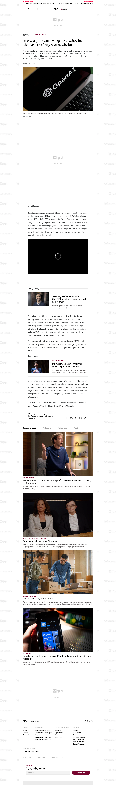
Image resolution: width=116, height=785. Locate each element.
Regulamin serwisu (42, 735)
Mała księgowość (79, 737)
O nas (25, 730)
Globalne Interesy (40, 35)
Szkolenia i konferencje (31, 751)
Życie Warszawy (79, 744)
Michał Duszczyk (34, 206)
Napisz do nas (28, 735)
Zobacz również (29, 428)
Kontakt (25, 733)
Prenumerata (59, 735)
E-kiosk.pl (76, 730)
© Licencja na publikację (37, 414)
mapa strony (27, 757)
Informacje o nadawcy (43, 737)
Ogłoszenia (59, 733)
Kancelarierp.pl (78, 739)
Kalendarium (41, 757)
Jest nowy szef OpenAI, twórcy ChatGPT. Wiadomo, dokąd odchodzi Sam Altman (69, 299)
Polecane (47, 428)
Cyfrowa (29, 35)
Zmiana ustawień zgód (43, 733)
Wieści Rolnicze (78, 742)
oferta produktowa (57, 757)
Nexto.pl (76, 735)
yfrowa (64, 9)
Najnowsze (62, 428)
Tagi (76, 428)
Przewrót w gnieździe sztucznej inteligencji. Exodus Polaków (67, 365)
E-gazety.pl (77, 733)
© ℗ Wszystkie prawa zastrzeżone (40, 416)
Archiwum (58, 737)
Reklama (58, 730)
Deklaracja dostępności (43, 739)
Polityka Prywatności (42, 730)
